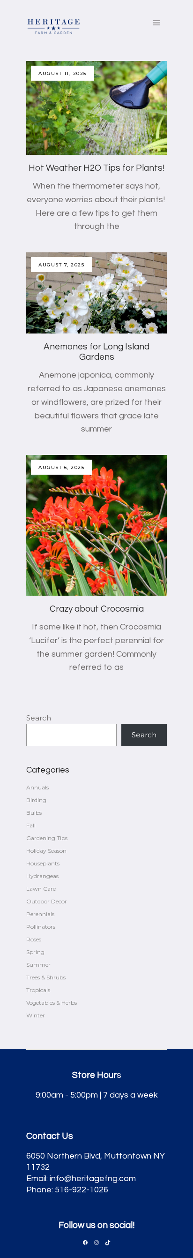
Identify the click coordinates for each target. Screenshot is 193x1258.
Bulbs (34, 812)
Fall (31, 825)
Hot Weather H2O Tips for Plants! (97, 168)
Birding (36, 799)
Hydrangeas (42, 875)
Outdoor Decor (46, 901)
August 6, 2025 (61, 467)
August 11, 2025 (62, 73)
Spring (35, 951)
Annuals (37, 787)
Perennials (40, 913)
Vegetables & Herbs (51, 1002)
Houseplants (42, 863)
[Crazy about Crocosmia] (96, 525)
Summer (38, 964)
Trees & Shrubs (46, 977)
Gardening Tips (46, 837)
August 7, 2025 (61, 265)
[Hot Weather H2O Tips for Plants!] (96, 108)
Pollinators (40, 926)
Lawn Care (41, 888)
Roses (33, 939)
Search (38, 717)
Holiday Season (46, 850)
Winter (35, 1015)
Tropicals (38, 989)
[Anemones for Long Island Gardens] (96, 292)
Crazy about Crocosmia (97, 609)
